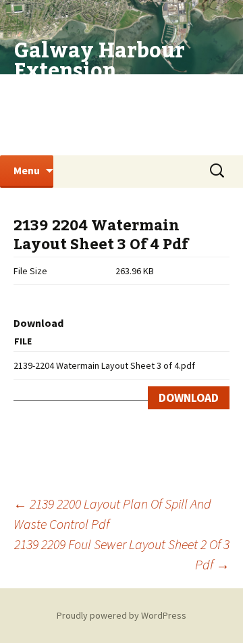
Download (189, 397)
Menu (27, 170)
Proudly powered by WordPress (121, 615)
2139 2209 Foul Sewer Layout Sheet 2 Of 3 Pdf (122, 554)
